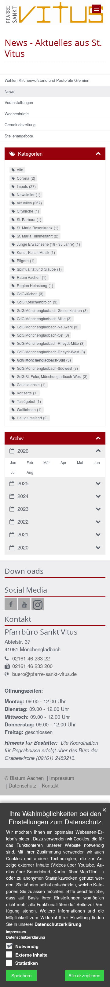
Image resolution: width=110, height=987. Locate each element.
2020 (22, 547)
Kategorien (30, 153)
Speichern (21, 975)
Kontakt (50, 785)
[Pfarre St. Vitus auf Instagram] (37, 604)
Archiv (16, 438)
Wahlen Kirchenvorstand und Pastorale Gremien (47, 80)
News (9, 91)
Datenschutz (23, 785)
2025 (22, 483)
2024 (22, 496)
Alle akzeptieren (84, 975)
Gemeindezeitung (20, 124)
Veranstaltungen (19, 102)
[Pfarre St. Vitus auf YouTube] (24, 604)
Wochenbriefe (17, 113)
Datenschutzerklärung (58, 924)
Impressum (61, 777)
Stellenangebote (19, 136)
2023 (22, 508)
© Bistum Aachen (25, 777)
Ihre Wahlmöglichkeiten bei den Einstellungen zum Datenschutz (55, 817)
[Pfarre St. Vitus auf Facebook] (11, 604)
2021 (22, 534)
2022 (22, 521)
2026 (22, 450)
